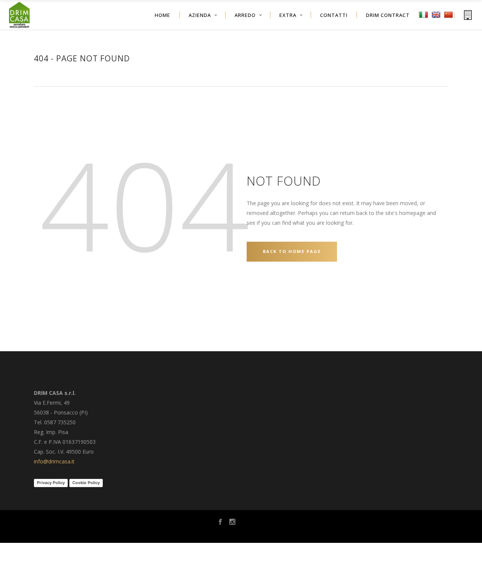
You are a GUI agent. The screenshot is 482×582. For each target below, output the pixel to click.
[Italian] (424, 20)
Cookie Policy (86, 482)
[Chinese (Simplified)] (449, 20)
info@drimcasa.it (54, 461)
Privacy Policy (51, 482)
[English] (437, 20)
